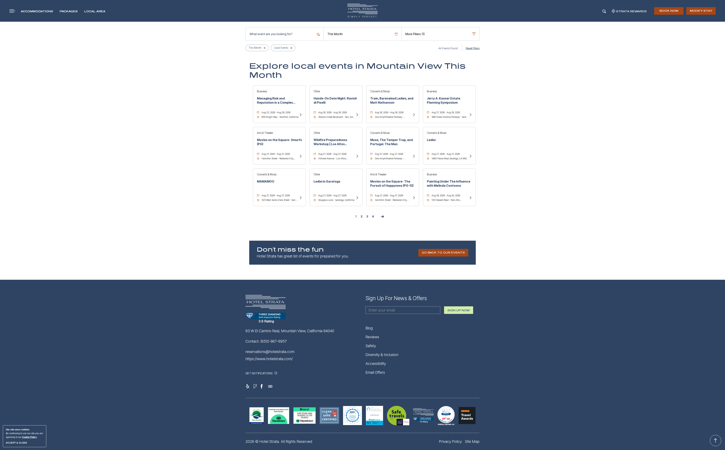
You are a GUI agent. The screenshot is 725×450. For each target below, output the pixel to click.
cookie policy (29, 437)
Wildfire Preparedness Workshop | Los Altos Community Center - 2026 (333, 142)
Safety (371, 346)
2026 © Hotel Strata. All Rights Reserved (278, 441)
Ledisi (431, 140)
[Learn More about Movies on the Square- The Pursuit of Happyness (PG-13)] (414, 198)
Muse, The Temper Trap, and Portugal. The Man (391, 142)
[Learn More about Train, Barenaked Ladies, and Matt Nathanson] (414, 114)
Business (262, 91)
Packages (69, 11)
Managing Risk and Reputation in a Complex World (275, 100)
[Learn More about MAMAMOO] (300, 198)
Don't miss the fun (290, 249)
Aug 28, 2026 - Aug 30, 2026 (446, 195)
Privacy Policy (450, 441)
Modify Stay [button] (701, 10)
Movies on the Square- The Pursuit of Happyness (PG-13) (391, 183)
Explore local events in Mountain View (357, 71)
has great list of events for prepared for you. (303, 256)
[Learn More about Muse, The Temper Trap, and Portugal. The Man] (414, 156)
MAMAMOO (265, 181)
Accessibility (376, 363)
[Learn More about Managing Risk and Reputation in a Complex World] (300, 114)
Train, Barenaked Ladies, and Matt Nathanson (391, 100)
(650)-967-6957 (273, 341)
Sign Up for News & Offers (396, 298)
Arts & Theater (265, 132)
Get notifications (258, 373)
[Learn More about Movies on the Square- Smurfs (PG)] (300, 156)
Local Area (94, 11)
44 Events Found (448, 48)
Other (317, 91)
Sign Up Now (458, 311)
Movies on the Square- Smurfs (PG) (279, 142)
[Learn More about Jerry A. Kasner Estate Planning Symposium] (470, 114)
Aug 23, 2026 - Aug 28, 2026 (276, 112)
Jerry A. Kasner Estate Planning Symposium (443, 100)
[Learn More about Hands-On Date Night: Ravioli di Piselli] (357, 114)
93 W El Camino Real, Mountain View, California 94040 (289, 331)
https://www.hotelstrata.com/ (269, 359)
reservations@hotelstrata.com (269, 351)
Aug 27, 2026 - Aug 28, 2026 (446, 112)
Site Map (472, 441)
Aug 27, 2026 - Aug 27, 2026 (276, 154)
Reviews (372, 337)
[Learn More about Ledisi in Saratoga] (357, 198)
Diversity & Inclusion (382, 354)
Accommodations (37, 11)
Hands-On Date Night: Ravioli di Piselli (335, 100)
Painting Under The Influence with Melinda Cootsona (448, 183)
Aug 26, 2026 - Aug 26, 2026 (332, 112)
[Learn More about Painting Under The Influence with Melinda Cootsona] (470, 198)
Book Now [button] (669, 12)
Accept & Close (16, 443)
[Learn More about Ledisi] (470, 156)
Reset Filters (473, 48)
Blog (369, 328)
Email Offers (375, 372)
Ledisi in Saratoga (327, 181)
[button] (443, 253)
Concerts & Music (380, 91)
